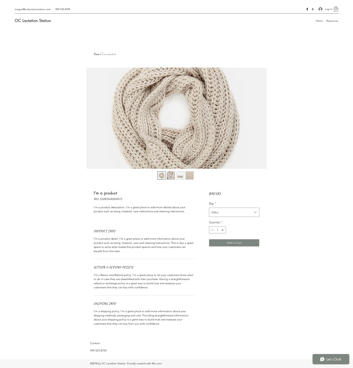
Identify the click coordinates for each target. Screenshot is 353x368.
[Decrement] (212, 230)
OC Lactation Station (33, 20)
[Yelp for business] (313, 9)
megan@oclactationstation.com (33, 9)
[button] (336, 9)
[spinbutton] (217, 230)
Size (212, 203)
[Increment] (222, 230)
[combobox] (234, 212)
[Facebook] (307, 9)
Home (96, 54)
